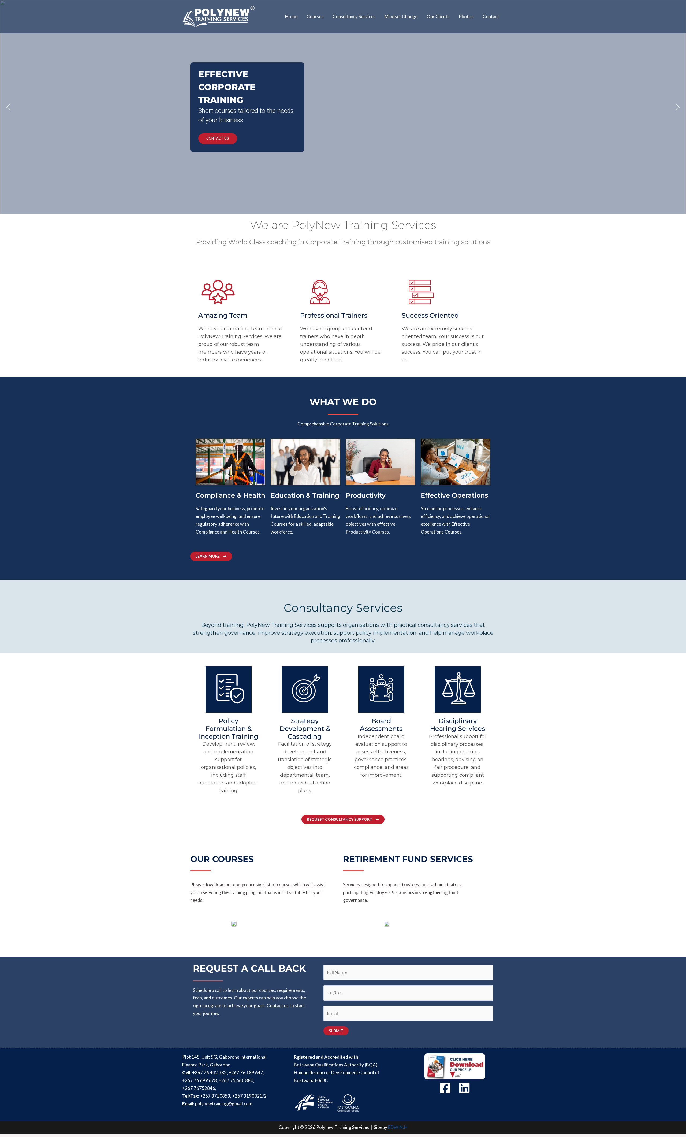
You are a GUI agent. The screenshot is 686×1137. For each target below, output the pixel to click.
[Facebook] (445, 1088)
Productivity (366, 495)
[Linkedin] (464, 1088)
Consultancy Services (354, 16)
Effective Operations (454, 495)
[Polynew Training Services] (218, 16)
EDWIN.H (398, 1127)
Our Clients (438, 16)
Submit (336, 1030)
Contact (491, 16)
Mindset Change (401, 16)
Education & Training (305, 495)
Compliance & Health (230, 495)
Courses (315, 16)
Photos (466, 16)
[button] (8, 107)
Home (291, 16)
